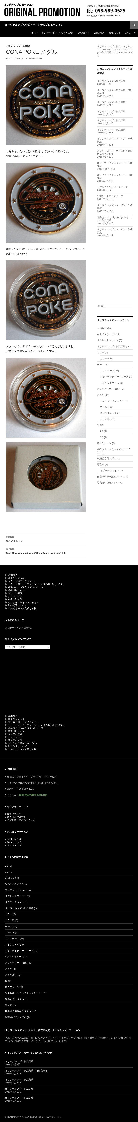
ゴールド (105, 407)
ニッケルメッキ (108, 413)
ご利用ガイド (83, 33)
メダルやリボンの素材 (109, 388)
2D (101, 431)
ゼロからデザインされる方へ (23, 602)
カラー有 (105, 358)
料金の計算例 (15, 599)
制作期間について (17, 605)
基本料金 (13, 575)
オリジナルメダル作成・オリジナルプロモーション (34, 24)
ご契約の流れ (99, 33)
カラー (100, 352)
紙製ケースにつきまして (110, 196)
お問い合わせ (114, 33)
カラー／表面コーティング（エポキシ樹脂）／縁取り (36, 584)
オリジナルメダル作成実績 (18, 46)
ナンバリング (15, 596)
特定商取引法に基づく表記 (21, 820)
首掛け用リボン (16, 590)
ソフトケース (107, 370)
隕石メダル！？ (14, 539)
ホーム (34, 33)
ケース (100, 364)
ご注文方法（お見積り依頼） (23, 608)
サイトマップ (14, 845)
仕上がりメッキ (16, 578)
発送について (14, 814)
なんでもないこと (106, 334)
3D (101, 437)
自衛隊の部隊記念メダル (110, 476)
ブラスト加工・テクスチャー (23, 581)
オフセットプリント (107, 340)
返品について (14, 842)
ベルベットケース (109, 382)
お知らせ (102, 328)
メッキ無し (106, 419)
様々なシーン (130, 33)
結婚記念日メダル (106, 458)
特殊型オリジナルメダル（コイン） (24, 993)
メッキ (100, 394)
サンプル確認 (15, 593)
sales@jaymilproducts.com (33, 794)
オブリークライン (109, 470)
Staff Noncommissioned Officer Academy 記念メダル (36, 551)
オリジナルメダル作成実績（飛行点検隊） (27, 1070)
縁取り (100, 464)
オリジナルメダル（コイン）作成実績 (57, 33)
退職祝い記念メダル (107, 482)
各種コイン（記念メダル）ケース (25, 587)
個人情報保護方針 (16, 817)
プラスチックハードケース (114, 376)
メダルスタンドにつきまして (112, 187)
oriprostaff (35, 58)
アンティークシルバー (112, 401)
